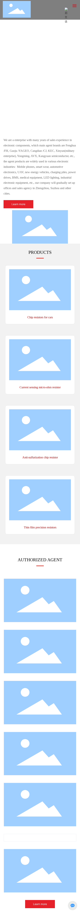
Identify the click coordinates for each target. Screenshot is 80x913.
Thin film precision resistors (40, 527)
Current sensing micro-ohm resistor (40, 387)
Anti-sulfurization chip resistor (40, 457)
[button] (40, 128)
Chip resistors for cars (40, 317)
